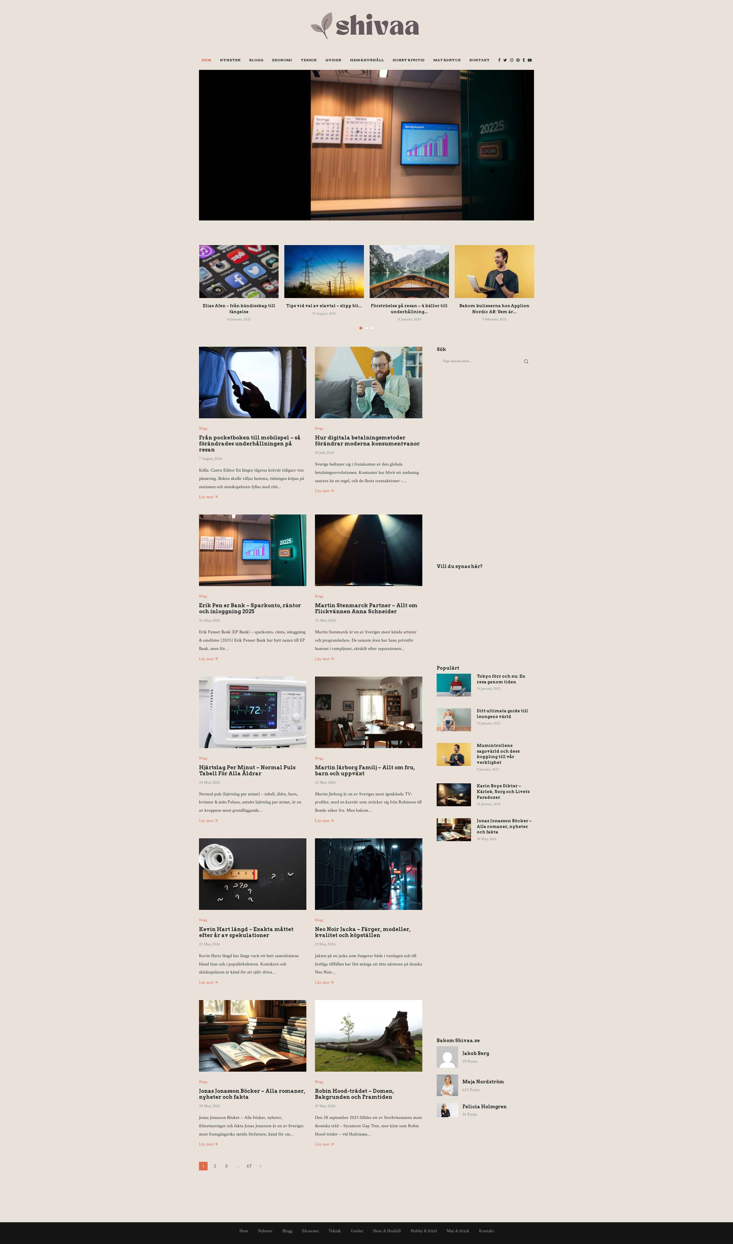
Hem (206, 60)
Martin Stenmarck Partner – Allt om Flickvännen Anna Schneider (366, 608)
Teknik (309, 60)
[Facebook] (499, 60)
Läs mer (206, 497)
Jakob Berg (475, 1053)
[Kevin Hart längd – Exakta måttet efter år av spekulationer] (252, 874)
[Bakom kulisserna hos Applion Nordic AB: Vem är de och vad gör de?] (494, 271)
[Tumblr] (524, 60)
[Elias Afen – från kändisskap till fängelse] (239, 271)
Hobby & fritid (409, 60)
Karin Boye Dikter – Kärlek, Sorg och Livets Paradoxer (503, 791)
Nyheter (230, 60)
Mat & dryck (447, 60)
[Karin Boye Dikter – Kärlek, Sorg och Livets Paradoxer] (454, 794)
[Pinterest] (518, 60)
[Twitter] (505, 60)
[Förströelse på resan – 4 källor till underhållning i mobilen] (409, 271)
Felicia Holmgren (484, 1106)
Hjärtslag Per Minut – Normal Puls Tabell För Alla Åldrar (247, 770)
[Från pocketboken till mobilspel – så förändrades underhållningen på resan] (252, 382)
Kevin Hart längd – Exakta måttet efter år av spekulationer (246, 932)
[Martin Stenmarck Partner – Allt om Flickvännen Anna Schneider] (368, 550)
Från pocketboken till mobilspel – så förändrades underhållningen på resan (250, 444)
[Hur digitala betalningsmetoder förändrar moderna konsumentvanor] (368, 382)
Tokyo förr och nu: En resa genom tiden (501, 679)
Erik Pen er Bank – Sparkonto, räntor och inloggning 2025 (467, 141)
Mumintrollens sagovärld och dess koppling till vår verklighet (498, 754)
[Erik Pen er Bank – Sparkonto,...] (366, 145)
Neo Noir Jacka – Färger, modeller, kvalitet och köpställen (363, 932)
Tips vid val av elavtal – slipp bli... (324, 305)
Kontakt (479, 60)
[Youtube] (530, 60)
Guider (333, 60)
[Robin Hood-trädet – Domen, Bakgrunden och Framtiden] (368, 1036)
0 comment (498, 161)
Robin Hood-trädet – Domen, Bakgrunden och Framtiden (354, 1094)
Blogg (256, 60)
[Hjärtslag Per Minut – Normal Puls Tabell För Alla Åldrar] (252, 712)
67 (249, 1166)
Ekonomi (282, 60)
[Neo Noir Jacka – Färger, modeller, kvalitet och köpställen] (368, 874)
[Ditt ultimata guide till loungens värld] (454, 719)
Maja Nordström (444, 161)
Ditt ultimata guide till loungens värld (502, 714)
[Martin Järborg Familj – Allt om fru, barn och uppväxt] (368, 712)
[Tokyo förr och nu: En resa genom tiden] (454, 685)
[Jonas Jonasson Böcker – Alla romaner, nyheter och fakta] (252, 1036)
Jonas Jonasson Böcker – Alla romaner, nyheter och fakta (504, 826)
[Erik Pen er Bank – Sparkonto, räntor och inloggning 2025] (252, 550)
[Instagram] (511, 60)
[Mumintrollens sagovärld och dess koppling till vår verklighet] (454, 754)
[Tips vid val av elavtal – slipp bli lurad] (324, 271)
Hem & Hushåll (367, 60)
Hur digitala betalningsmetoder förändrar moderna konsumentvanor (367, 441)
